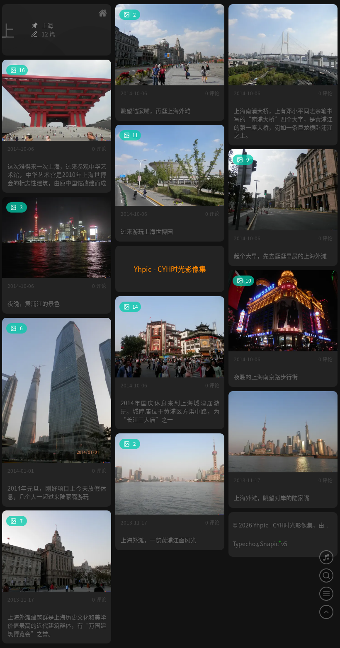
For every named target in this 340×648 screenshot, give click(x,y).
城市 (212, 14)
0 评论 (212, 93)
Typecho (244, 543)
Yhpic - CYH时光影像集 (170, 269)
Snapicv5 (273, 543)
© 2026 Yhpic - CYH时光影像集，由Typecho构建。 (278, 528)
